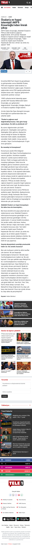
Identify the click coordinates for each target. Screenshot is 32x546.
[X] (13, 495)
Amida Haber (5, 111)
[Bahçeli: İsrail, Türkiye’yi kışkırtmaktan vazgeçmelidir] (24, 337)
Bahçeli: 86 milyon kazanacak (5, 371)
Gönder (4, 396)
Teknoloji (27, 525)
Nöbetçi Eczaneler (7, 499)
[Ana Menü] (29, 2)
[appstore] (9, 519)
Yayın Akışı (17, 527)
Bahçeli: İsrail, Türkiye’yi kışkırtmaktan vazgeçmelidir (24, 343)
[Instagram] (16, 495)
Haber (14, 7)
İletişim (24, 527)
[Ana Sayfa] (2, 7)
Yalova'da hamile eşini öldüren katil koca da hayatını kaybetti (6, 341)
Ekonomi (20, 7)
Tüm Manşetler (22, 507)
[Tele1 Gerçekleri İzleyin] (5, 2)
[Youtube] (19, 495)
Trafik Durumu (22, 503)
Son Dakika (7, 7)
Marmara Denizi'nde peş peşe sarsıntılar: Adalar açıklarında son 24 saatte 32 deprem (24, 357)
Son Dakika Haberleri (8, 512)
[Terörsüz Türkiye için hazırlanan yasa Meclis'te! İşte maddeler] (24, 366)
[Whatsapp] (22, 495)
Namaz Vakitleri (7, 503)
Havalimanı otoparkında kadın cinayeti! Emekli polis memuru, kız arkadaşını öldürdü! (8, 357)
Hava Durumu (22, 499)
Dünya (27, 7)
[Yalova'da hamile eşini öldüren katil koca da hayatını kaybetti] (8, 336)
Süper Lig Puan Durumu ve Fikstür (8, 508)
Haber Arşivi (22, 512)
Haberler (3, 17)
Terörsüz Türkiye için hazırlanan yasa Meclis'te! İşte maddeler (23, 372)
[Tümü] (30, 405)
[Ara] (27, 2)
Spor (12, 527)
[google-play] (23, 519)
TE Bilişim (10, 544)
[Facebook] (10, 495)
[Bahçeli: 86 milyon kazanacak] (8, 366)
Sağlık (8, 527)
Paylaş (5, 71)
